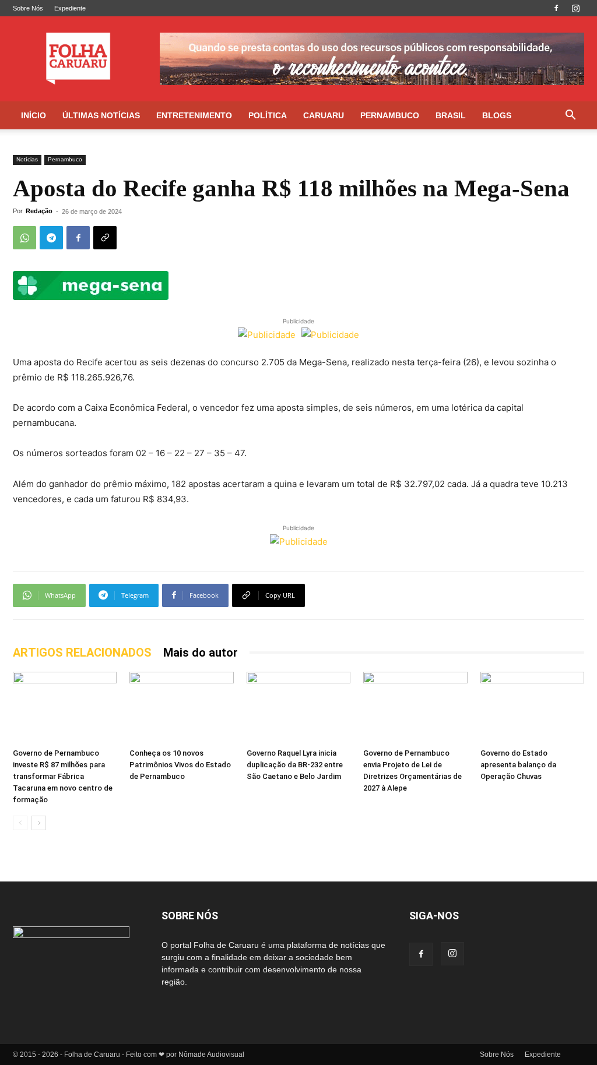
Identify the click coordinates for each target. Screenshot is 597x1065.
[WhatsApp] (24, 237)
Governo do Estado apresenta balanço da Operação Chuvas (518, 765)
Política (267, 115)
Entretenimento (194, 115)
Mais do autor (200, 653)
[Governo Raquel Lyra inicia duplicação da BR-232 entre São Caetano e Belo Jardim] (298, 707)
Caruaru (323, 115)
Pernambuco (389, 115)
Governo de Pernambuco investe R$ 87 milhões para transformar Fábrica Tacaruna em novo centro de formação (63, 776)
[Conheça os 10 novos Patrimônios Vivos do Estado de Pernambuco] (181, 707)
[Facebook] (556, 8)
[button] (570, 116)
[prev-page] (20, 823)
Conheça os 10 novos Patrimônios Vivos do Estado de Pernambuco (180, 765)
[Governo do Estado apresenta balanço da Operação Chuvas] (532, 707)
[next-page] (38, 823)
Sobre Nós (28, 8)
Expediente (70, 8)
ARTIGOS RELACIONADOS (82, 653)
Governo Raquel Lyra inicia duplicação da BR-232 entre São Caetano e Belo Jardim (295, 765)
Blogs (496, 115)
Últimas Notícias (101, 115)
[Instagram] (575, 8)
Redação (39, 210)
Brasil (451, 115)
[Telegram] (51, 237)
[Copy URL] (105, 237)
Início (33, 115)
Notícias (27, 159)
